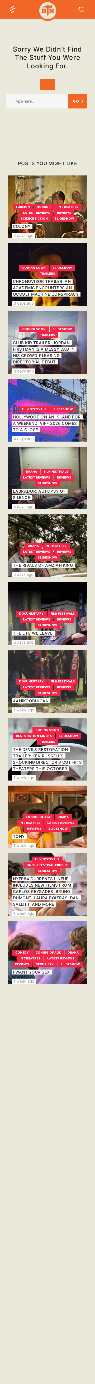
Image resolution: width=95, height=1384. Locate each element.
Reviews (64, 212)
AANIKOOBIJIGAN (31, 700)
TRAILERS (47, 273)
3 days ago (23, 303)
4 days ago (23, 438)
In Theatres (68, 206)
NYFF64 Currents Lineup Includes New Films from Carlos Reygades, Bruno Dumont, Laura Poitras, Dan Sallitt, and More (46, 891)
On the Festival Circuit (47, 865)
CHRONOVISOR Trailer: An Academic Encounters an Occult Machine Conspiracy (46, 288)
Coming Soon (34, 267)
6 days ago (23, 642)
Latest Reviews (36, 212)
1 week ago (23, 709)
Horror (44, 206)
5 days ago (23, 506)
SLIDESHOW (64, 218)
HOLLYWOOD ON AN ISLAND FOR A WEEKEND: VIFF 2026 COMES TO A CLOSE (47, 423)
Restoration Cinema (34, 736)
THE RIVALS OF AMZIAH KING (43, 565)
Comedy (22, 952)
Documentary (31, 613)
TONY (19, 836)
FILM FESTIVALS (34, 409)
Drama (31, 471)
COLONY (22, 226)
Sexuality (45, 964)
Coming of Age (38, 817)
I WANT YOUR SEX (31, 972)
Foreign (23, 206)
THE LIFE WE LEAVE (33, 633)
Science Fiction (34, 218)
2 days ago (23, 235)
